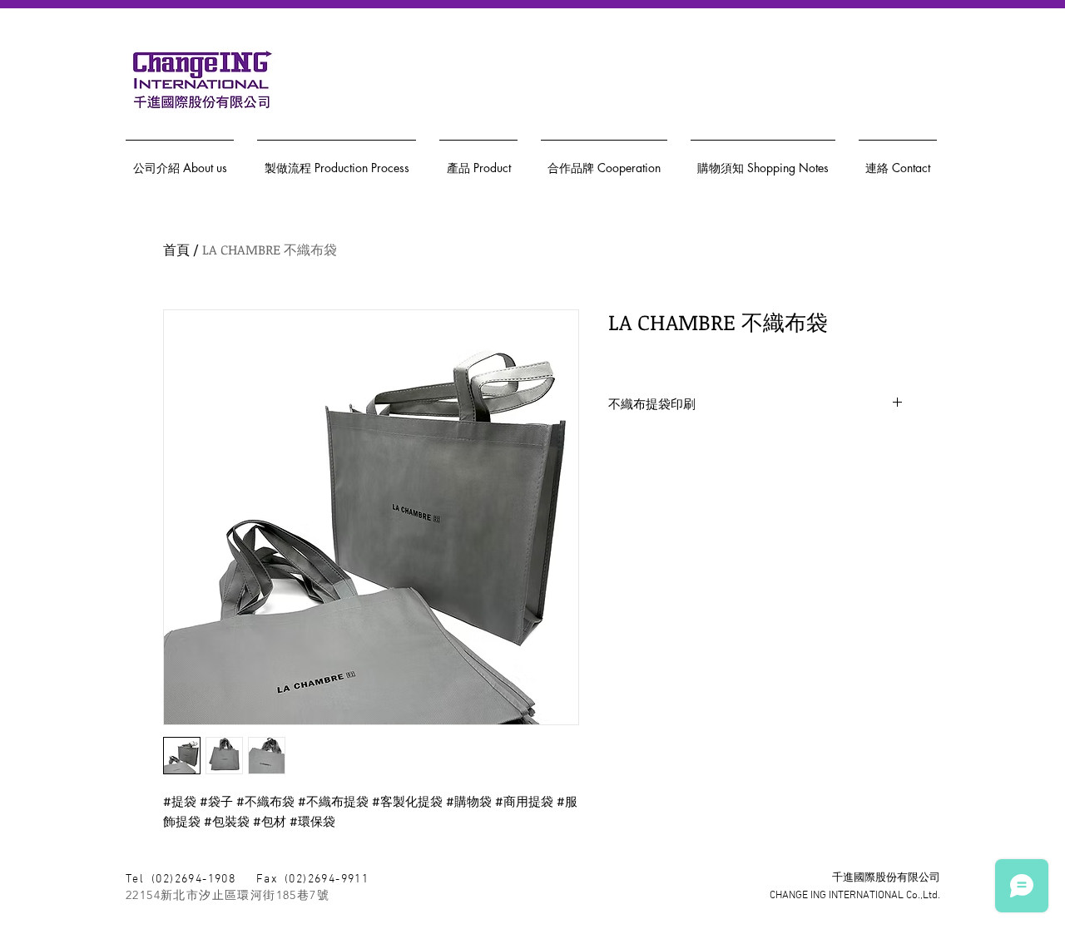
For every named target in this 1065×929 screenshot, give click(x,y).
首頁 (176, 249)
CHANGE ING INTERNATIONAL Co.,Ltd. (855, 895)
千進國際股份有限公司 (886, 878)
